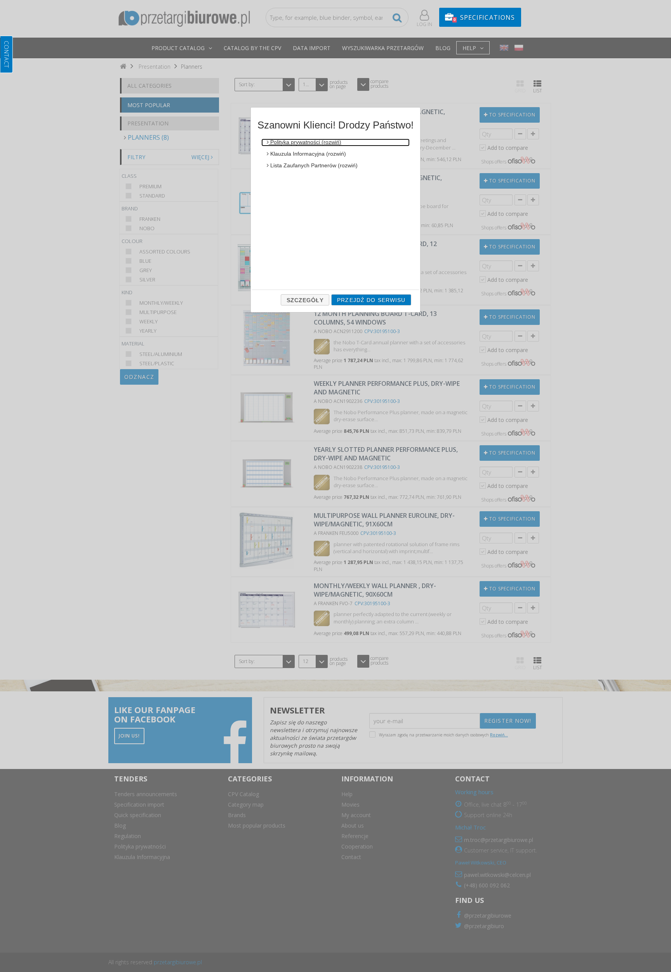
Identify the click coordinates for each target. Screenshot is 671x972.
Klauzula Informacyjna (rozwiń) (307, 154)
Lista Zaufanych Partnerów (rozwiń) (313, 165)
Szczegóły (305, 300)
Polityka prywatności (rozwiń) (305, 142)
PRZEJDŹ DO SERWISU (371, 300)
